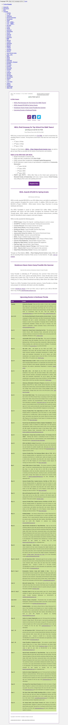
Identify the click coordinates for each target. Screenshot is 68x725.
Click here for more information (38, 440)
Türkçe (8, 83)
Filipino (9, 85)
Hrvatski (9, 25)
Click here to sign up (41, 402)
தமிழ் (8, 80)
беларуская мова (11, 17)
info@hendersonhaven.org (28, 290)
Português (9, 60)
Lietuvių (9, 72)
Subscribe (5, 7)
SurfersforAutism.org (46, 625)
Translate (5, 11)
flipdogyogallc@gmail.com (28, 542)
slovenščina (10, 77)
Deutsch (9, 36)
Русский (9, 65)
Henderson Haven (20, 288)
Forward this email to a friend (43, 94)
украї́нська (10, 86)
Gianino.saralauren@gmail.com (35, 476)
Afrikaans (9, 16)
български (9, 19)
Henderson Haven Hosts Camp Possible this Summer (30, 107)
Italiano (9, 46)
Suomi (8, 33)
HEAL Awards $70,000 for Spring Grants (26, 105)
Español (9, 66)
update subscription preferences (28, 720)
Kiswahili (9, 68)
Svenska (9, 69)
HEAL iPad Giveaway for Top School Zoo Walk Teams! (30, 102)
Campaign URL (4, 1)
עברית (8, 71)
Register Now (34, 183)
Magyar (9, 40)
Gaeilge (9, 41)
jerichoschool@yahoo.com (29, 327)
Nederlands (10, 31)
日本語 (9, 48)
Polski (8, 59)
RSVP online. (41, 358)
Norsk (8, 57)
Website (29, 120)
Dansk (8, 28)
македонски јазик (12, 53)
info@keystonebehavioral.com (29, 597)
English (9, 13)
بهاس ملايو (10, 54)
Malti (8, 56)
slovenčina (9, 75)
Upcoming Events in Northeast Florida (25, 110)
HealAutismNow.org (50, 448)
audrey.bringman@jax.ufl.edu (32, 556)
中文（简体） (11, 22)
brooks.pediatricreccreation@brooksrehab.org (33, 432)
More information (33, 420)
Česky (8, 27)
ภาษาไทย (9, 81)
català (8, 20)
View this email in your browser (43, 93)
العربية (8, 14)
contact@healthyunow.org (49, 580)
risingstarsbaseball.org (28, 313)
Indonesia (9, 43)
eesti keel (9, 30)
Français (9, 34)
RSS (4, 10)
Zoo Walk (39, 135)
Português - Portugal (12, 62)
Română (9, 63)
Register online (40, 498)
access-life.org (33, 346)
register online (39, 335)
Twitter (7, 4)
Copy (25, 1)
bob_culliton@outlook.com (49, 313)
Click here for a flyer (39, 554)
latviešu (9, 74)
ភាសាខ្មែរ (9, 49)
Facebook (34, 120)
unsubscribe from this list (16, 720)
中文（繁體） (11, 24)
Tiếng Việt (9, 88)
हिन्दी (8, 39)
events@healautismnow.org (40, 698)
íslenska (9, 44)
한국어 (9, 51)
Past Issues (6, 8)
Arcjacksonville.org (34, 568)
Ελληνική (9, 37)
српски (9, 78)
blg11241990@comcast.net (29, 523)
